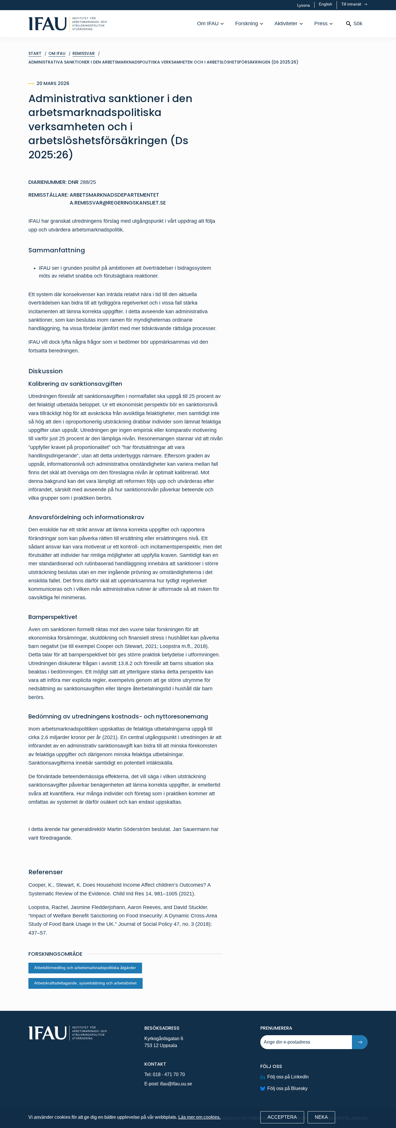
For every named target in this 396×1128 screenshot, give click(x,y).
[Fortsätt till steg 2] (360, 1042)
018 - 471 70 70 (169, 1074)
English (325, 4)
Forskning (246, 23)
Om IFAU (208, 23)
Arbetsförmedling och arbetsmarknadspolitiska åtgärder (85, 968)
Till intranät (351, 4)
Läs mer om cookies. (199, 1117)
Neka (321, 1117)
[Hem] (67, 23)
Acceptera (282, 1117)
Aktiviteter (286, 23)
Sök (357, 23)
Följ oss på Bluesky (287, 1088)
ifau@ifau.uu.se (176, 1083)
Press (321, 23)
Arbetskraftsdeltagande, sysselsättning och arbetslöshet (85, 983)
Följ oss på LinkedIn (288, 1076)
